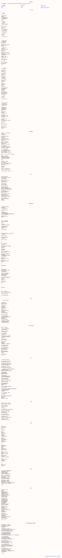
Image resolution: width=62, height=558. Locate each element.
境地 (22, 7)
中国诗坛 (58, 556)
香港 (2, 7)
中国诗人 (55, 556)
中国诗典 (52, 556)
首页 (60, 556)
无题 (41, 6)
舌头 (2, 6)
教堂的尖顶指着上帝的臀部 (45, 7)
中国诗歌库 (46, 556)
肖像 (22, 6)
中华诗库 (50, 556)
